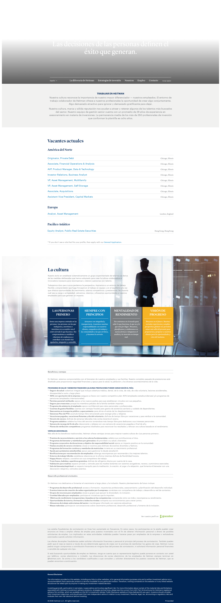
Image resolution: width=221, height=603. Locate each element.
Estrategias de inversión (109, 80)
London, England (166, 214)
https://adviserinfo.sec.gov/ (139, 592)
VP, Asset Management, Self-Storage (68, 185)
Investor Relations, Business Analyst (67, 174)
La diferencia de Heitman (82, 80)
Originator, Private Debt (61, 158)
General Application (112, 242)
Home (50, 18)
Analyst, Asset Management (63, 213)
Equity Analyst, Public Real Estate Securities (72, 230)
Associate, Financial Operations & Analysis (71, 163)
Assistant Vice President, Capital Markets (70, 196)
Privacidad (169, 601)
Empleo (141, 80)
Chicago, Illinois (167, 158)
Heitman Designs (110, 9)
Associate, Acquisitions (60, 191)
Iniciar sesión (166, 81)
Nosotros (129, 80)
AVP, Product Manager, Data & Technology (71, 169)
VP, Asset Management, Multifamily (67, 180)
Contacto (153, 80)
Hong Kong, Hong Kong (164, 231)
